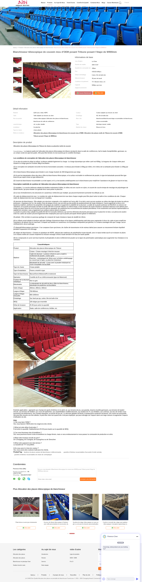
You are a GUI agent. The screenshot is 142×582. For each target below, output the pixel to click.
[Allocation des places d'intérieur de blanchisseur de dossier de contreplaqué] (26, 507)
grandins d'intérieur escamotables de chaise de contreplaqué (33, 454)
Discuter (100, 93)
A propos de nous (58, 575)
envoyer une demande (88, 479)
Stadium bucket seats (19, 565)
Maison (43, 2)
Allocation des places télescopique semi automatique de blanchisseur (56, 523)
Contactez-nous (95, 2)
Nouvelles (73, 575)
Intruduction (44, 554)
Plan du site (86, 575)
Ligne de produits (74, 554)
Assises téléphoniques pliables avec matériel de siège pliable (85, 523)
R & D (71, 561)
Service (43, 561)
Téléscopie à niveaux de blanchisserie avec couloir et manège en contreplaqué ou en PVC (115, 523)
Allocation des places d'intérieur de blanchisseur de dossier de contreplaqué (26, 523)
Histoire (43, 558)
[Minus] (137, 536)
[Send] (137, 579)
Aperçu (33, 575)
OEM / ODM (73, 558)
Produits (49, 2)
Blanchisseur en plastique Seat (21, 561)
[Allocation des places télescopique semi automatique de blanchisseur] (56, 507)
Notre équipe (44, 565)
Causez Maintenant (112, 2)
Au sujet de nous (59, 2)
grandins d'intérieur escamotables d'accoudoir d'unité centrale (83, 452)
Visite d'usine (71, 2)
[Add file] (103, 579)
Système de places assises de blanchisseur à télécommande (42, 452)
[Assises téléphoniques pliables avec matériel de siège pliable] (85, 507)
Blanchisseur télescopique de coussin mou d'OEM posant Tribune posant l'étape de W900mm (80, 47)
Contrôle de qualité (82, 2)
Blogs (103, 2)
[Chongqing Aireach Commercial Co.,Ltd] (22, 3)
